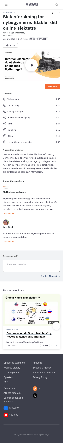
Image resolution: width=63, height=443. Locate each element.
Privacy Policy (40, 377)
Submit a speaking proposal (13, 400)
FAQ (6, 382)
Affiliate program (12, 393)
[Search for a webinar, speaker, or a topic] (56, 5)
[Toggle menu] (6, 4)
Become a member (42, 367)
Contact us (9, 388)
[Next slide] (56, 326)
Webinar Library (12, 367)
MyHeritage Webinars (33, 342)
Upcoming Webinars (14, 362)
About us (37, 362)
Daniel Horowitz (13, 342)
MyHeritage (9, 13)
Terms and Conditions (44, 372)
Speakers (8, 377)
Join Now (52, 86)
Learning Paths (11, 372)
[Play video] (31, 65)
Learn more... (9, 213)
